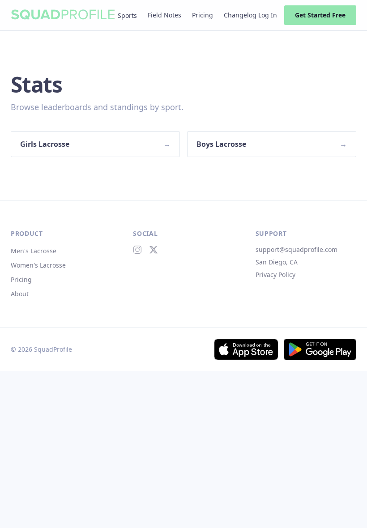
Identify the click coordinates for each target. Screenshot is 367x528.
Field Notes (164, 15)
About (20, 294)
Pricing (202, 15)
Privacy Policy (275, 274)
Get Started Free (320, 15)
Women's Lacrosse (38, 265)
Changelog (240, 15)
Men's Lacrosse (33, 251)
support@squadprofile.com (296, 249)
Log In (267, 15)
